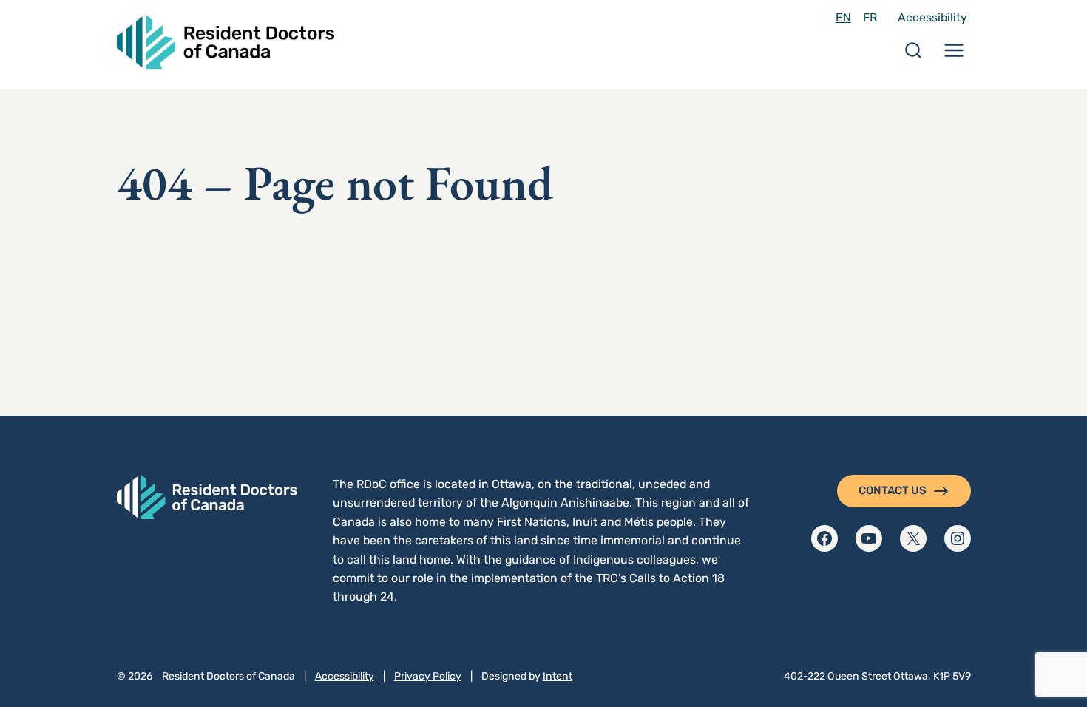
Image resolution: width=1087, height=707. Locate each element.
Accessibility (932, 17)
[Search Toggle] (913, 55)
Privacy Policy (427, 676)
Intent (557, 676)
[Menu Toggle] (954, 55)
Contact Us (893, 490)
